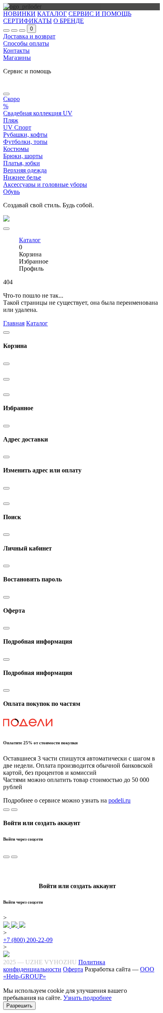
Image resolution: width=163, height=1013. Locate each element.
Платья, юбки (21, 163)
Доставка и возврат (29, 36)
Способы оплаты (26, 43)
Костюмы (16, 148)
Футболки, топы (25, 141)
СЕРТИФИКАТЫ (27, 20)
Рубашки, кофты (25, 134)
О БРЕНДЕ (68, 20)
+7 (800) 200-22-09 (28, 940)
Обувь (11, 191)
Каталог (37, 323)
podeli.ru (119, 800)
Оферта (73, 969)
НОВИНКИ (19, 13)
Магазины (17, 57)
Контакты (16, 50)
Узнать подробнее (87, 997)
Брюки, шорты (23, 156)
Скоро (11, 99)
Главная (14, 323)
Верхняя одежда (25, 170)
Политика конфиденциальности (54, 966)
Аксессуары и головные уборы (45, 184)
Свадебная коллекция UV (37, 113)
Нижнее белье (22, 177)
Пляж (10, 120)
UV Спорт (17, 127)
